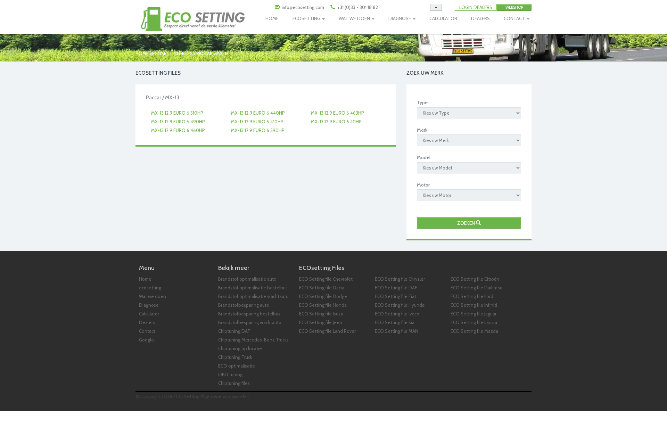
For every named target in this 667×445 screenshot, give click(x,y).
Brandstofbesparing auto (243, 305)
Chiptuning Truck (235, 357)
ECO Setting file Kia (394, 322)
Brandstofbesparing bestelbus (249, 313)
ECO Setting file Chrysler (400, 279)
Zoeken (466, 223)
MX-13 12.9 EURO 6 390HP (258, 130)
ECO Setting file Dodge (323, 296)
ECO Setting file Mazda (474, 331)
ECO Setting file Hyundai (400, 305)
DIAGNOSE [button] (400, 18)
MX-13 (222, 53)
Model (423, 157)
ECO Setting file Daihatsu (476, 287)
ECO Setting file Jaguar (473, 313)
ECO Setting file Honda (323, 305)
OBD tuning (230, 374)
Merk (422, 130)
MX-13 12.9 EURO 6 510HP (177, 113)
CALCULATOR (443, 18)
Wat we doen (152, 296)
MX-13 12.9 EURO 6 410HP (257, 121)
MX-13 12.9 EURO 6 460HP (178, 130)
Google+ (147, 340)
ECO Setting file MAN (396, 331)
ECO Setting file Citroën (475, 279)
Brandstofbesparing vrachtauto (249, 322)
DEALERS (480, 18)
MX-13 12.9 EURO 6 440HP (258, 113)
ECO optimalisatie (236, 366)
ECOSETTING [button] (307, 18)
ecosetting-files (172, 53)
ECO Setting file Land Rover (327, 331)
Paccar (205, 53)
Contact (147, 331)
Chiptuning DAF (234, 331)
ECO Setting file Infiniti (474, 305)
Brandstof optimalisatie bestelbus (253, 287)
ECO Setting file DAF (396, 287)
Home (142, 53)
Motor (423, 185)
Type (422, 102)
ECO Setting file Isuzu (321, 313)
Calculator (149, 313)
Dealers (147, 322)
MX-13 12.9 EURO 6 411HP (336, 121)
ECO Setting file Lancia (474, 322)
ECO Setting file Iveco (397, 313)
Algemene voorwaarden (224, 396)
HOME (272, 18)
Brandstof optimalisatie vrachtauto (253, 296)
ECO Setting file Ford (472, 296)
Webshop (514, 7)
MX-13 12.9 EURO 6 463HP (337, 113)
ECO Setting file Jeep (320, 322)
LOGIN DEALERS (475, 7)
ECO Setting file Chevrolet (326, 279)
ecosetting (150, 287)
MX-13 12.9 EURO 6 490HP (178, 121)
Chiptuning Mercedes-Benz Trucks (253, 340)
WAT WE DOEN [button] (355, 18)
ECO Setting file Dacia (321, 287)
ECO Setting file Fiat (395, 296)
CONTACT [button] (515, 18)
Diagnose (149, 305)
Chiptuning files (234, 383)
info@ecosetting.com (303, 7)
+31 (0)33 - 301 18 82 (357, 7)
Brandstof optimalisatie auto (247, 279)
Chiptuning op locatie (240, 348)
